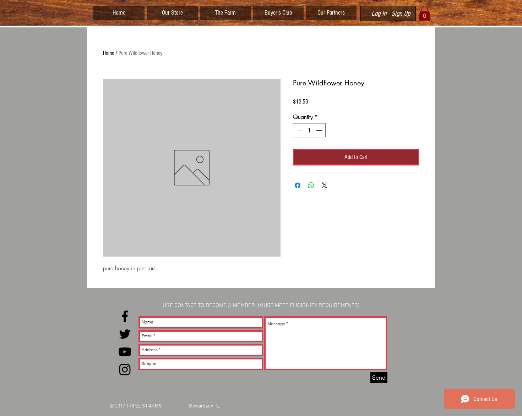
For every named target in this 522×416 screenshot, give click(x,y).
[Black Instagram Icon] (124, 369)
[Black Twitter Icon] (124, 334)
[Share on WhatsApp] (311, 185)
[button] (424, 13)
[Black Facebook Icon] (124, 316)
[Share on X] (324, 185)
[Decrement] (299, 130)
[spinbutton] (309, 130)
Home (108, 53)
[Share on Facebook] (297, 185)
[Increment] (320, 130)
